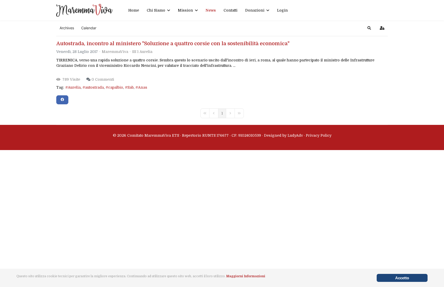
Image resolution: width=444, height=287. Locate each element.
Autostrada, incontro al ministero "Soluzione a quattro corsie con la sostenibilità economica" (173, 44)
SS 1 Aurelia (142, 52)
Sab (130, 87)
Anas (142, 87)
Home (133, 10)
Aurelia (74, 87)
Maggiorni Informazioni (245, 276)
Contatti (230, 10)
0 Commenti (102, 79)
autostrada (94, 87)
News (211, 10)
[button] (369, 28)
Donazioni (254, 10)
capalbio (115, 87)
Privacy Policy (318, 135)
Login (282, 10)
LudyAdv (295, 135)
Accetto (402, 278)
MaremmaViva (115, 52)
